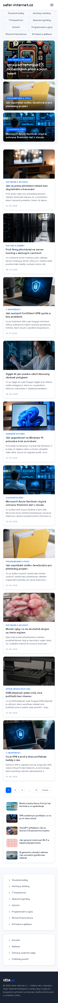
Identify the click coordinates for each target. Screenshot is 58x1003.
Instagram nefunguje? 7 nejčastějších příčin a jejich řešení (27, 69)
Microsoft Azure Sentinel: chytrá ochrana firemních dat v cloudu (26, 135)
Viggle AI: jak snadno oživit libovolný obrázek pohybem (27, 375)
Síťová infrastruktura (16, 34)
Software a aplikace (42, 34)
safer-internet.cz (18, 5)
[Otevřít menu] (52, 5)
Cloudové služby (16, 13)
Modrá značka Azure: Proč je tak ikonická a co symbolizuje (35, 805)
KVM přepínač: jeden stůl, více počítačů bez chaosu (24, 694)
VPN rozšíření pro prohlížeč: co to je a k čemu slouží (35, 817)
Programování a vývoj (42, 27)
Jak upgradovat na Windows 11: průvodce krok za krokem (25, 439)
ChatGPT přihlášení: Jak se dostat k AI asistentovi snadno (34, 829)
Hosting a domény (42, 13)
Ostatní (16, 27)
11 (36, 790)
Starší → (46, 790)
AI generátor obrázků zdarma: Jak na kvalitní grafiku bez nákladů (33, 855)
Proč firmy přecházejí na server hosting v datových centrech (25, 251)
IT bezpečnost (16, 20)
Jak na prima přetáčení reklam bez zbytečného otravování (27, 187)
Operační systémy (42, 20)
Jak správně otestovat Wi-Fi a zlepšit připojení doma (34, 841)
